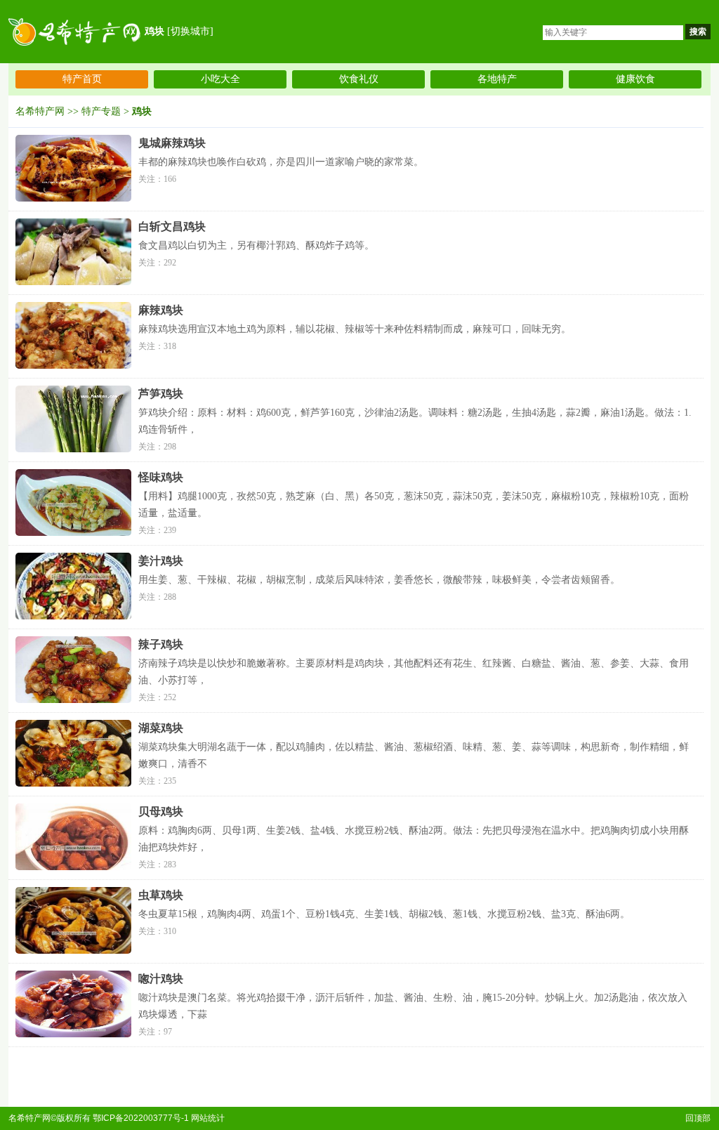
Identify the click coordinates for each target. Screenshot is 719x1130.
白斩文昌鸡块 (172, 226)
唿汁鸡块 (160, 979)
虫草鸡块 (160, 895)
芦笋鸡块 (160, 394)
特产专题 (101, 111)
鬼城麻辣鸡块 (172, 143)
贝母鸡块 (160, 811)
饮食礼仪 (358, 79)
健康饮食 (635, 79)
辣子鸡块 (160, 644)
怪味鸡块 (160, 477)
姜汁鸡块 (160, 561)
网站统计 (208, 1118)
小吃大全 (220, 79)
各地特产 (497, 79)
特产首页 (82, 79)
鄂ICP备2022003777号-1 (141, 1118)
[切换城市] (190, 31)
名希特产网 (40, 111)
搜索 (698, 32)
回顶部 (698, 1118)
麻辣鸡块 (160, 310)
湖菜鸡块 (160, 728)
